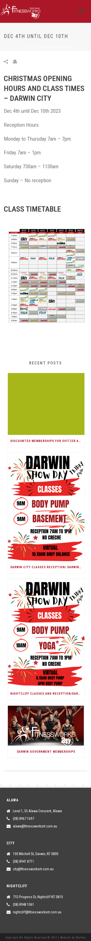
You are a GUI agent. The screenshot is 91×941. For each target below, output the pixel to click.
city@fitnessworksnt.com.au (33, 869)
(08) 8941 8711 (23, 861)
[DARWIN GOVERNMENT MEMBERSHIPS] (46, 725)
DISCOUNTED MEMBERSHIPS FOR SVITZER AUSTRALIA (47, 441)
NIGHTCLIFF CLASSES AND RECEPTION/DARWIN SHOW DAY (47, 693)
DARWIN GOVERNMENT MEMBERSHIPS (46, 751)
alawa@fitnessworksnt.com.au (35, 826)
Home (24, 47)
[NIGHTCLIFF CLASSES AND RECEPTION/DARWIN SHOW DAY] (46, 633)
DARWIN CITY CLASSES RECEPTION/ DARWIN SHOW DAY (47, 567)
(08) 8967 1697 (23, 819)
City (33, 47)
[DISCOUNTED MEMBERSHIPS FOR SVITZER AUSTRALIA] (46, 404)
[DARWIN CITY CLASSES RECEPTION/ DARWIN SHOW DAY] (46, 507)
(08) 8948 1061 (23, 904)
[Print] (17, 61)
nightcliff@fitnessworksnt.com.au (37, 912)
